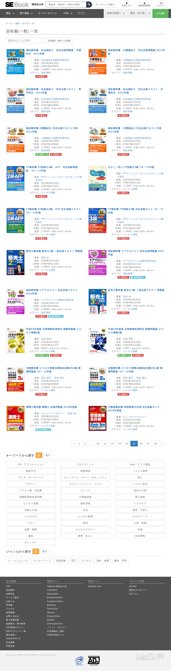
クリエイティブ (42, 560)
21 (105, 443)
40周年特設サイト (56, 635)
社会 (85, 510)
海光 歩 (45, 257)
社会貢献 (10, 642)
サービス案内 (12, 597)
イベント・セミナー (57, 627)
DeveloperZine (55, 624)
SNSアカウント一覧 (16, 631)
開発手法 (31, 471)
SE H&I (133, 586)
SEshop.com (94, 586)
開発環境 (85, 471)
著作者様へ (11, 635)
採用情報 (10, 612)
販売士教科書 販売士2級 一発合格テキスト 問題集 (54, 251)
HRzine (51, 612)
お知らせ (10, 601)
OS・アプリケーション (31, 464)
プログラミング (85, 464)
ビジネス (86, 560)
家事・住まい (85, 536)
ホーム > (10, 23)
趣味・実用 (120, 560)
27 (148, 443)
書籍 (8, 13)
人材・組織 (140, 523)
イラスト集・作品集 (31, 490)
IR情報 (9, 605)
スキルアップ (140, 516)
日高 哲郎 (46, 339)
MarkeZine (52, 594)
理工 (140, 477)
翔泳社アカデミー (137, 590)
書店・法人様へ (138, 13)
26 (141, 443)
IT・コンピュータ (18, 561)
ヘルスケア (140, 503)
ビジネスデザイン (85, 529)
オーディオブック (47, 13)
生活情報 (140, 536)
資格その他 (31, 510)
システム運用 (140, 471)
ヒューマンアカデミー (53, 413)
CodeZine (52, 590)
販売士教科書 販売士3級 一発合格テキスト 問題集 (136, 290)
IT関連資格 (85, 497)
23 (119, 443)
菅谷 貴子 (46, 378)
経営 (85, 523)
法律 (140, 529)
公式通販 (160, 13)
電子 (47, 455)
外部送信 (10, 646)
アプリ (81, 13)
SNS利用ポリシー (15, 627)
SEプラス (134, 594)
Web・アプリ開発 (140, 464)
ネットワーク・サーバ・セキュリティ (85, 477)
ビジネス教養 (85, 516)
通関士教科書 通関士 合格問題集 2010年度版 (51, 407)
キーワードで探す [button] (105, 4)
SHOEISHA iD (13, 638)
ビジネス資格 (48, 192)
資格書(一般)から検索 (59, 40)
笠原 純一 (73, 413)
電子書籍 (24, 13)
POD (66, 13)
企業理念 (10, 594)
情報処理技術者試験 (31, 497)
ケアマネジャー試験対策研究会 (139, 261)
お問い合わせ (12, 616)
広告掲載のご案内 (55, 631)
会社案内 (10, 590)
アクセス (10, 609)
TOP (8, 586)
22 (112, 443)
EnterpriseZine (55, 597)
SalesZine (52, 609)
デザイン (31, 484)
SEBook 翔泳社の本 (57, 586)
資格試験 (61, 560)
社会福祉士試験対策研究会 (55, 60)
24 (126, 443)
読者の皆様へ (114, 13)
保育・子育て (140, 510)
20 (98, 443)
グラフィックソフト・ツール (85, 484)
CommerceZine (55, 601)
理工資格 (140, 497)
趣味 (30, 536)
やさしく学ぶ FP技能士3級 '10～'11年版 (131, 167)
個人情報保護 (12, 620)
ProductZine (53, 616)
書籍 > (18, 23)
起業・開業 (31, 529)
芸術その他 (140, 490)
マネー (31, 523)
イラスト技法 (140, 484)
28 (155, 443)
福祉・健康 (103, 560)
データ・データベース (30, 477)
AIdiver (51, 620)
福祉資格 (46, 72)
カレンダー (31, 542)
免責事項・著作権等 (16, 624)
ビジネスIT (31, 516)
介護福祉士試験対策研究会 (137, 60)
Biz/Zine (51, 605)
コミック (85, 490)
